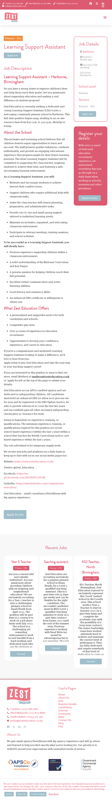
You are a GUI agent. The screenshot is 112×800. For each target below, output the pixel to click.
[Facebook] (90, 3)
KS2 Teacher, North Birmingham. (91, 567)
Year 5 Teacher (21, 561)
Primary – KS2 (87, 106)
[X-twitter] (97, 3)
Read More (54, 794)
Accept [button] (9, 794)
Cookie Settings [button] (38, 794)
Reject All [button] (22, 794)
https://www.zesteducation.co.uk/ (34, 461)
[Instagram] (103, 6)
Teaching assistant (56, 561)
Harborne (88, 51)
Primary (83, 93)
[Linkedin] (103, 3)
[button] (105, 17)
